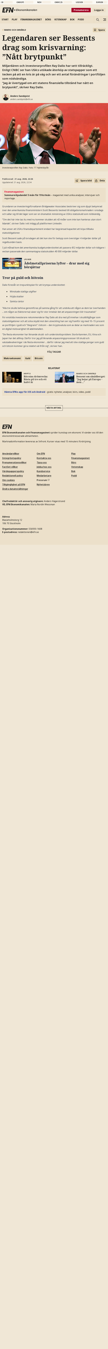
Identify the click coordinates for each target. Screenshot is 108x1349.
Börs (73, 462)
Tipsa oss (42, 462)
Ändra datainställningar (15, 488)
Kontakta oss (44, 458)
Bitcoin (39, 358)
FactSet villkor (10, 466)
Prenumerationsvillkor (14, 462)
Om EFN (41, 453)
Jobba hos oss (44, 466)
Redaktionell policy (12, 475)
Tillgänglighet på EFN (13, 484)
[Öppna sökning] (97, 19)
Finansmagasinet (80, 458)
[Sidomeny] (104, 19)
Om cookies (8, 480)
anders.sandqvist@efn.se (21, 99)
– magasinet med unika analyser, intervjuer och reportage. (52, 195)
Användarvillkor (10, 453)
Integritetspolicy (11, 458)
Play (73, 453)
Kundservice (43, 471)
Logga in (99, 10)
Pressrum (42, 480)
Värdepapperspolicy (13, 471)
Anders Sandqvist (20, 96)
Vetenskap (77, 466)
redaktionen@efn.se (28, 532)
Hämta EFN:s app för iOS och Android (24, 391)
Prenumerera (81, 10)
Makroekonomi (12, 358)
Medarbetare (44, 475)
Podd (74, 475)
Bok (73, 471)
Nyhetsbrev (43, 484)
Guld (27, 358)
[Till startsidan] (19, 10)
